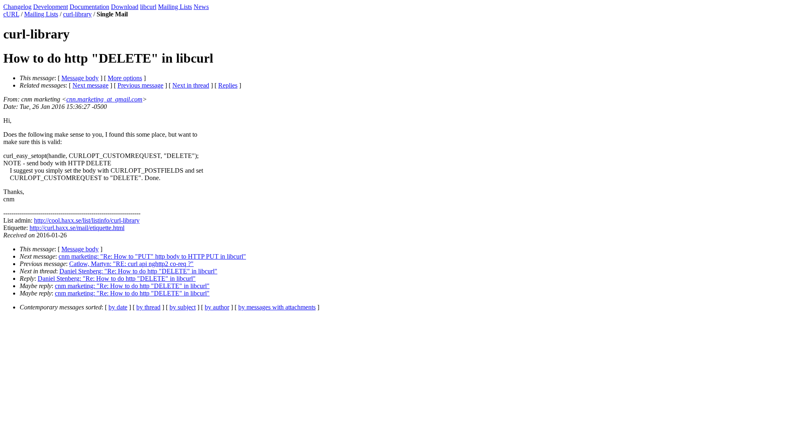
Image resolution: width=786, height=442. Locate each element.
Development (50, 6)
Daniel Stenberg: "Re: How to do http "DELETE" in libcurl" (138, 271)
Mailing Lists (175, 6)
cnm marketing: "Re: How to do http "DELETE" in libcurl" (132, 285)
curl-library (77, 14)
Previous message (140, 85)
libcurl (148, 6)
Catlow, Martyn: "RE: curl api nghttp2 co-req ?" (131, 263)
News (201, 6)
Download (124, 6)
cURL (11, 14)
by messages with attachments (277, 307)
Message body (80, 77)
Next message (90, 85)
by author (217, 307)
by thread (148, 307)
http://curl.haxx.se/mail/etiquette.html (76, 227)
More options (125, 77)
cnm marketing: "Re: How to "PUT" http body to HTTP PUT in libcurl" (152, 256)
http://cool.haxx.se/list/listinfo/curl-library (87, 220)
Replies (227, 85)
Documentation (89, 6)
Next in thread (190, 85)
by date (117, 307)
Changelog (17, 6)
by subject (182, 307)
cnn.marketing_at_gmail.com (104, 99)
